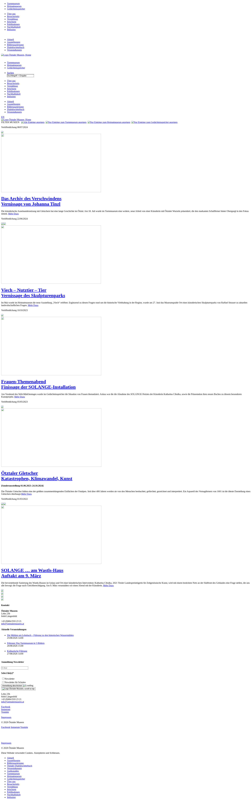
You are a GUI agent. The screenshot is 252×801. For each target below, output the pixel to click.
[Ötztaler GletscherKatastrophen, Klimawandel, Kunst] (51, 466)
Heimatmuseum (14, 6)
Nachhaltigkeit (13, 27)
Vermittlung (12, 19)
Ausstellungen (13, 42)
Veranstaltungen (14, 50)
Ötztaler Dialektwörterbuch (19, 766)
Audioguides (13, 771)
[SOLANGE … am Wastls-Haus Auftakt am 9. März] (51, 563)
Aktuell (10, 39)
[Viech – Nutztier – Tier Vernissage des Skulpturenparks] (51, 283)
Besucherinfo (13, 16)
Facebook (5, 707)
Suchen (10, 73)
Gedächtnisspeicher (16, 9)
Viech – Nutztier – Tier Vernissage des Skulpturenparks (33, 292)
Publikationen (13, 24)
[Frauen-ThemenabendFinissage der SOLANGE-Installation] (51, 374)
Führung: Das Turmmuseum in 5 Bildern (25, 643)
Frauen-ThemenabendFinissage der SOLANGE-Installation (38, 384)
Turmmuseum (13, 3)
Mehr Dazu (13, 214)
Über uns (11, 14)
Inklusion (11, 29)
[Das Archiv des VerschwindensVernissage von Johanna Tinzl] (51, 191)
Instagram (5, 709)
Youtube (5, 712)
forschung (11, 21)
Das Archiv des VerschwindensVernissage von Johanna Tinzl (31, 201)
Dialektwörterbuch (15, 47)
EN (2, 117)
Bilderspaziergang (15, 44)
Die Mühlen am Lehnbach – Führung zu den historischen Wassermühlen (40, 635)
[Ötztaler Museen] (16, 55)
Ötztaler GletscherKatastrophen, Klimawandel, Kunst (36, 475)
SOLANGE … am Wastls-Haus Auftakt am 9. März (32, 573)
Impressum (6, 717)
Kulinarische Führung (17, 651)
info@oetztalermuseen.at (12, 623)
